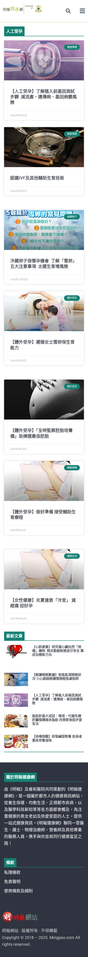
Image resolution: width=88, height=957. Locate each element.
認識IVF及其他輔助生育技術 (37, 178)
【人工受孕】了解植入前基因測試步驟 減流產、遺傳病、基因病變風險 (43, 97)
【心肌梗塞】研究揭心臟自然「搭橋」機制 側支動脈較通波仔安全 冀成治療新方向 (58, 651)
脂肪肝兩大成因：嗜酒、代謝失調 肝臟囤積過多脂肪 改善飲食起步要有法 (57, 720)
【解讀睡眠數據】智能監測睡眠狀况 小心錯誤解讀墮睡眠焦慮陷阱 (56, 677)
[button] (82, 11)
